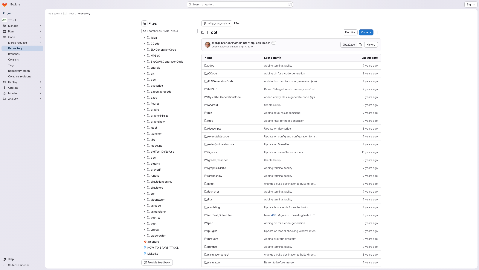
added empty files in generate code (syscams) (291, 97)
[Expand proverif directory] (144, 169)
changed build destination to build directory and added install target (291, 183)
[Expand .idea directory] (144, 37)
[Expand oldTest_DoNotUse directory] (144, 151)
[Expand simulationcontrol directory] (144, 181)
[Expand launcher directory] (144, 133)
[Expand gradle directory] (144, 109)
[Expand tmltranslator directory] (144, 211)
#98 (273, 215)
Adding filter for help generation (284, 120)
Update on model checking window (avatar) (291, 230)
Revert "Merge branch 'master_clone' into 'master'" (291, 89)
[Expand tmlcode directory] (144, 205)
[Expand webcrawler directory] (144, 235)
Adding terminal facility (278, 65)
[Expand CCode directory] (144, 43)
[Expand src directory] (144, 193)
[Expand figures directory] (144, 103)
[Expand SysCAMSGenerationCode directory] (144, 61)
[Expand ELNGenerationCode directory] (144, 49)
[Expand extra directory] (144, 97)
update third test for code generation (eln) (290, 81)
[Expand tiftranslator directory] (144, 199)
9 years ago (370, 104)
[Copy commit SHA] (360, 45)
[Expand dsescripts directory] (144, 85)
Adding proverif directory (280, 238)
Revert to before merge (279, 262)
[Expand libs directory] (144, 139)
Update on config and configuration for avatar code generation (291, 136)
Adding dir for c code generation (284, 73)
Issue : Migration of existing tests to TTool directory (291, 215)
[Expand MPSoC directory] (144, 55)
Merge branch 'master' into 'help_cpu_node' (241, 42)
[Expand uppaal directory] (144, 229)
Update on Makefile (276, 144)
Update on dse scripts (278, 128)
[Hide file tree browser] (144, 23)
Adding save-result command (282, 112)
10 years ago (370, 152)
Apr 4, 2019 (247, 46)
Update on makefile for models (283, 152)
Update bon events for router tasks (286, 207)
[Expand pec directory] (144, 157)
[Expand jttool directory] (144, 127)
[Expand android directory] (144, 67)
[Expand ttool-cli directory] (144, 217)
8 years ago (370, 73)
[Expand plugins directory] (144, 163)
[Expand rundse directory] (144, 175)
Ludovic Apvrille (221, 46)
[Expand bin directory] (144, 73)
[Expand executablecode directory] (144, 91)
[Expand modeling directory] (144, 145)
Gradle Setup (272, 104)
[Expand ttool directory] (144, 223)
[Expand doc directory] (144, 79)
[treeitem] (170, 38)
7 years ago (370, 65)
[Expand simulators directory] (144, 187)
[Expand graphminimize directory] (144, 115)
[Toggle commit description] (273, 43)
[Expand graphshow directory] (144, 121)
